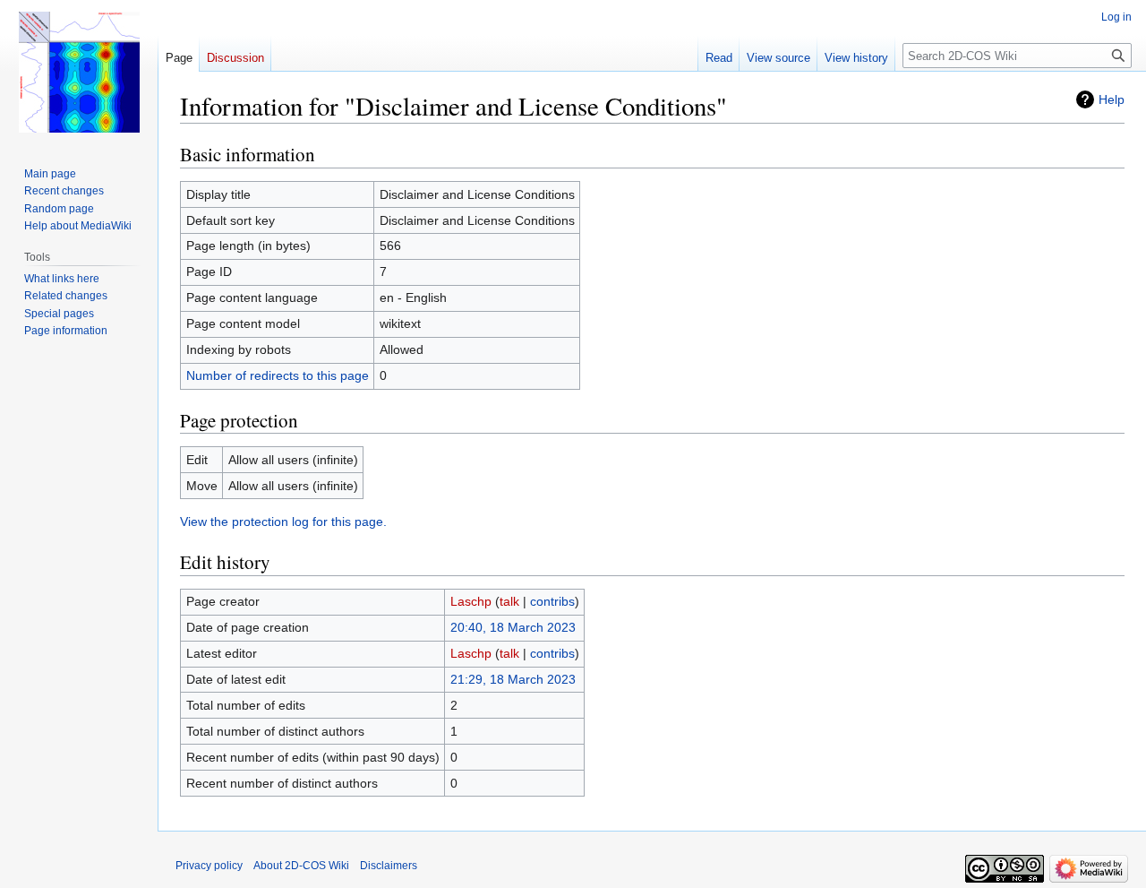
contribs (552, 601)
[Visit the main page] (78, 71)
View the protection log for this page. (283, 521)
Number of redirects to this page (277, 375)
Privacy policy (209, 865)
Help (1112, 99)
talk (509, 601)
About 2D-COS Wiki (301, 865)
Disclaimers (388, 865)
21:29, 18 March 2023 (513, 679)
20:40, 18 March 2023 (513, 627)
